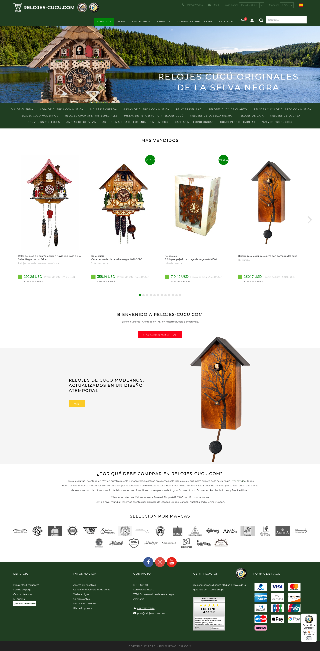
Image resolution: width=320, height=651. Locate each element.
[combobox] (251, 5)
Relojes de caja (251, 115)
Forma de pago (22, 589)
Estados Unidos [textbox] (250, 5)
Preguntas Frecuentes (195, 21)
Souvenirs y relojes (44, 121)
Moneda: (274, 4)
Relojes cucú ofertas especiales (91, 115)
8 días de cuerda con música (146, 109)
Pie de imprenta (82, 608)
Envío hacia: (231, 4)
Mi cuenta (19, 598)
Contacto (227, 21)
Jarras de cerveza (81, 121)
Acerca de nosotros (133, 21)
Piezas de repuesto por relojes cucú (154, 115)
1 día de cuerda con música (61, 109)
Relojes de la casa (285, 115)
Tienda (102, 21)
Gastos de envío (22, 594)
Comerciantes (81, 598)
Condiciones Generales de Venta (91, 589)
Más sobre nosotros (159, 334)
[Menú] (315, 616)
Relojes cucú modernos (39, 115)
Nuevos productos (277, 121)
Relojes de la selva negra (211, 115)
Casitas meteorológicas (194, 121)
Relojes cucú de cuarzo (227, 109)
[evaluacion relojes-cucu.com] (209, 615)
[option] (50, 219)
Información (85, 573)
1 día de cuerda (21, 109)
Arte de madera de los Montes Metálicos (135, 121)
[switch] (309, 638)
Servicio (163, 21)
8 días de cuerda (103, 109)
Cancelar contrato (25, 603)
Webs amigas (81, 594)
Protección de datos (85, 603)
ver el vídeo (239, 480)
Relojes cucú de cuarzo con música (282, 109)
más (77, 403)
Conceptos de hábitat (237, 121)
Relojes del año (189, 109)
